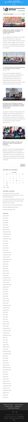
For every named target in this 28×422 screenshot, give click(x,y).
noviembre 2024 (7, 254)
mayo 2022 (5, 317)
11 (13, 178)
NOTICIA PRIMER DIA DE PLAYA (10, 207)
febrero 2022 (6, 323)
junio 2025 (5, 243)
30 (7, 185)
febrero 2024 (6, 273)
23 (7, 183)
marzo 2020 (6, 363)
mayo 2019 (5, 376)
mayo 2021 (5, 342)
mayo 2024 (5, 266)
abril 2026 (5, 225)
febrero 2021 (6, 346)
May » (8, 187)
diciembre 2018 (7, 383)
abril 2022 (5, 319)
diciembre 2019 (7, 367)
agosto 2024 (6, 261)
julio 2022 (5, 312)
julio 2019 (5, 372)
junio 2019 (5, 374)
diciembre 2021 (7, 328)
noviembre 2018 (7, 386)
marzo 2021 (6, 344)
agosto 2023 (6, 287)
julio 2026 (5, 218)
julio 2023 (5, 289)
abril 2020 (5, 360)
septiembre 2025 (7, 238)
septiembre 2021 (7, 335)
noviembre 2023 (7, 280)
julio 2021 (5, 337)
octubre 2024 (6, 257)
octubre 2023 (6, 282)
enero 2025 (5, 250)
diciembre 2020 (7, 351)
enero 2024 (5, 275)
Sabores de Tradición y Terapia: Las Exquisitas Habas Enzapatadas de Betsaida (13, 143)
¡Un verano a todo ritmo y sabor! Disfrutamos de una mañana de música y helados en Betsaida (13, 195)
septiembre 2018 (7, 390)
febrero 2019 (6, 381)
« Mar (4, 187)
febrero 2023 (6, 300)
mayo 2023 (5, 294)
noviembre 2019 (7, 369)
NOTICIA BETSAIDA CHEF (9, 209)
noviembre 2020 (7, 353)
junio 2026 (5, 220)
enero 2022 (5, 326)
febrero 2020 (6, 365)
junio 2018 (5, 397)
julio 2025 (5, 241)
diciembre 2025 (7, 232)
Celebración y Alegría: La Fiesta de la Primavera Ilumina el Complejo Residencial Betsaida (13, 31)
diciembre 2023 (7, 277)
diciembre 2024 (7, 252)
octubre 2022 (6, 307)
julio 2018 (5, 395)
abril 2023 (5, 296)
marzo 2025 (6, 248)
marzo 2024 (6, 271)
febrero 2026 (6, 229)
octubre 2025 (6, 236)
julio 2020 (5, 356)
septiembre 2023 (7, 284)
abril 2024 (5, 268)
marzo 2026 (6, 227)
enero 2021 (5, 349)
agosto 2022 (6, 310)
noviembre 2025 (7, 234)
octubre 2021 (6, 333)
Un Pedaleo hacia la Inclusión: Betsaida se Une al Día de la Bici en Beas (14, 67)
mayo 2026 (5, 222)
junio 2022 (5, 314)
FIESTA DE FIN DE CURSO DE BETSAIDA (12, 205)
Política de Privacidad (14, 418)
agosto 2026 (6, 215)
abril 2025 (5, 245)
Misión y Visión (9, 406)
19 (16, 180)
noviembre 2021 (7, 330)
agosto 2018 (6, 392)
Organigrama (18, 406)
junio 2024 (5, 264)
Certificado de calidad (13, 408)
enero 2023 (5, 303)
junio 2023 (5, 291)
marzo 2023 (6, 298)
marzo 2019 (6, 379)
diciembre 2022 (7, 305)
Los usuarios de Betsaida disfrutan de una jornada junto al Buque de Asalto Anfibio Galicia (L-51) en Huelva (13, 200)
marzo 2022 (6, 321)
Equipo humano (19, 404)
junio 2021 (5, 340)
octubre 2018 (6, 388)
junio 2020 (5, 358)
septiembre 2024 (7, 259)
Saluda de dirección (8, 404)
